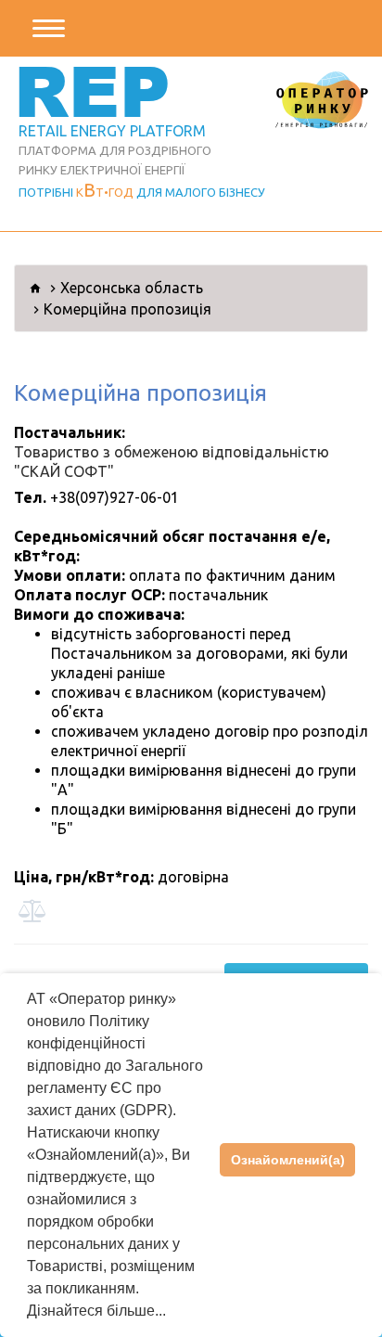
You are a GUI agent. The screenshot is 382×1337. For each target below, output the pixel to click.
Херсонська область (131, 287)
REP (92, 89)
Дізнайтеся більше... (96, 1310)
